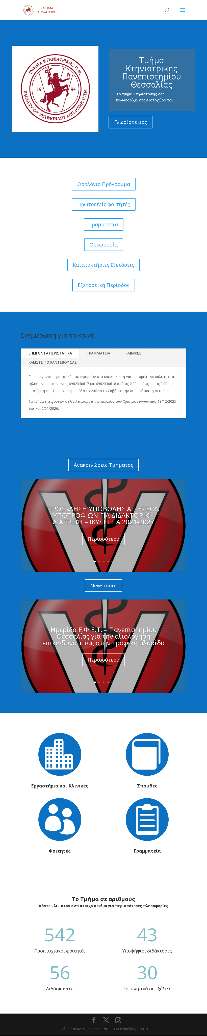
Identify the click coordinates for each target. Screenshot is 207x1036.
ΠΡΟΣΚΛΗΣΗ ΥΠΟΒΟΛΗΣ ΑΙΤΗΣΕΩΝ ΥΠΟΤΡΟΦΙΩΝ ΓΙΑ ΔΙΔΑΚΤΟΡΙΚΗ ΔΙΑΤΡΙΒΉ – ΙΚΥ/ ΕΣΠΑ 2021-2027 (103, 515)
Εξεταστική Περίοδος (104, 285)
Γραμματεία (103, 224)
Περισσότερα (103, 538)
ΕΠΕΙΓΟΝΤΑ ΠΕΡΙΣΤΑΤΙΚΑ (50, 353)
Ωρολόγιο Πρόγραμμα (103, 184)
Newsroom (103, 585)
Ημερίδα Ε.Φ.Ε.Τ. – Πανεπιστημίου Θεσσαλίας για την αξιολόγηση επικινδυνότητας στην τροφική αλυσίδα (103, 636)
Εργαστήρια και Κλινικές (59, 786)
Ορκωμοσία (104, 244)
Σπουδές (147, 786)
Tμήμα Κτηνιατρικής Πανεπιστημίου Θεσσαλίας (151, 72)
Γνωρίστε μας (130, 122)
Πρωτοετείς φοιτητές (103, 204)
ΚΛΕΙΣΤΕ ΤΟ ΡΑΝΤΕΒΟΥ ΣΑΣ (53, 362)
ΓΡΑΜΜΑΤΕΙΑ (98, 353)
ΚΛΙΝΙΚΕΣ (133, 353)
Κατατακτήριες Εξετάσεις (103, 264)
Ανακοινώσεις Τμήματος (103, 464)
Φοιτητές (60, 851)
